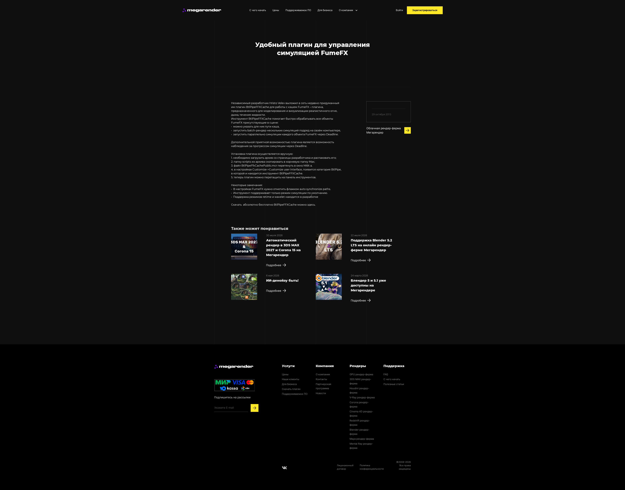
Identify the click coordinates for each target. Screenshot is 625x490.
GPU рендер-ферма (361, 374)
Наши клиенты (290, 379)
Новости (321, 393)
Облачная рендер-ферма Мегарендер (383, 130)
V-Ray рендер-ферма (362, 397)
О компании (346, 10)
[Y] (254, 408)
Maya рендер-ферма (362, 438)
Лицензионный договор (345, 467)
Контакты (321, 379)
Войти (399, 10)
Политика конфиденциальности (372, 467)
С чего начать (257, 10)
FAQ (385, 374)
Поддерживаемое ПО (298, 10)
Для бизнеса (325, 10)
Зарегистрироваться (424, 10)
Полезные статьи (393, 384)
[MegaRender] (201, 10)
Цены (275, 10)
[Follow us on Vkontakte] (284, 467)
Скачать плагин (291, 389)
